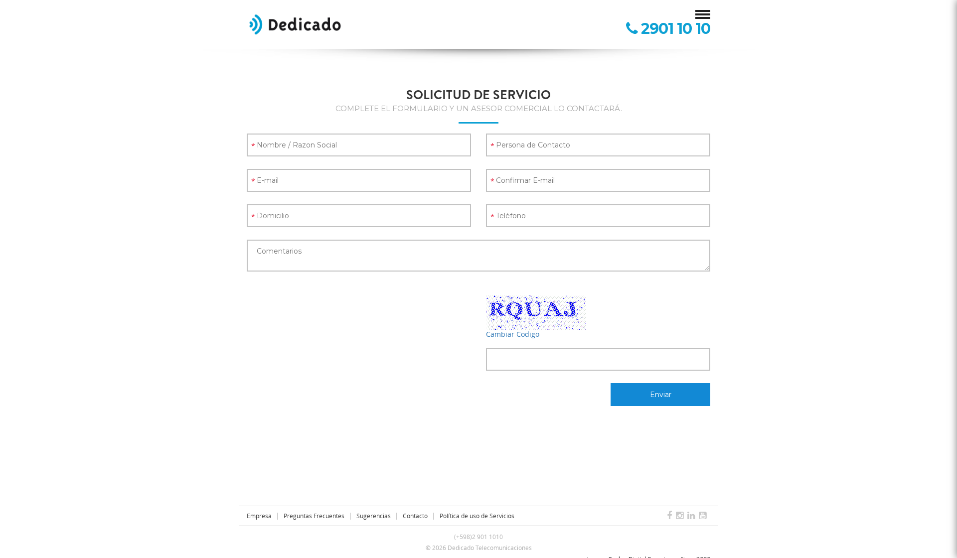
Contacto (415, 516)
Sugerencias (373, 516)
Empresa (259, 516)
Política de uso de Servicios (477, 516)
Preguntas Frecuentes (314, 516)
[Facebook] (671, 516)
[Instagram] (681, 516)
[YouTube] (704, 516)
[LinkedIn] (693, 516)
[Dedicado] (295, 23)
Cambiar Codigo (512, 334)
